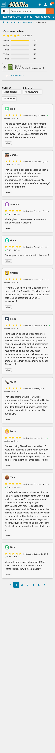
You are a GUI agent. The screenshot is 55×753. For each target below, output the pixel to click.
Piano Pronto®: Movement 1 (21, 22)
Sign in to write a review (14, 76)
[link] (18, 4)
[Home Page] (3, 22)
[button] (3, 4)
